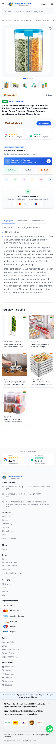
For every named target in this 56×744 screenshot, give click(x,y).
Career (5, 520)
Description (22, 220)
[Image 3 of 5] (29, 78)
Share (50, 95)
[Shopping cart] (51, 4)
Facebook (9, 667)
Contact (5, 527)
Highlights (8, 220)
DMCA (4, 646)
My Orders (6, 584)
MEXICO (25, 711)
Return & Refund (9, 642)
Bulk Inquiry (7, 524)
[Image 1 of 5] (24, 78)
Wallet (4, 595)
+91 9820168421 (9, 562)
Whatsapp (9, 681)
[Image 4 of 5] (30, 78)
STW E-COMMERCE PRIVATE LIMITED (27, 735)
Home (4, 20)
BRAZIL (32, 711)
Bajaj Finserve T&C (10, 657)
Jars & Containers (33, 20)
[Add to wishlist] (50, 28)
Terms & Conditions (24, 741)
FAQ (4, 535)
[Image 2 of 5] (27, 78)
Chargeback (7, 531)
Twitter (8, 670)
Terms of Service (9, 538)
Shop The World (23, 3)
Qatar (31, 714)
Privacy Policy (8, 653)
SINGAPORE (19, 714)
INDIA (6, 711)
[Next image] (50, 50)
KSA (41, 711)
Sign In (43, 4)
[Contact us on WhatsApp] (49, 729)
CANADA (17, 711)
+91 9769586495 (9, 565)
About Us (6, 516)
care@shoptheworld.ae (12, 573)
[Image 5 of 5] (32, 78)
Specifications (38, 220)
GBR (35, 714)
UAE (37, 711)
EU (27, 714)
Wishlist (5, 591)
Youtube (8, 677)
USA (11, 711)
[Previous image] (5, 50)
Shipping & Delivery (10, 649)
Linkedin (8, 685)
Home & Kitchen (16, 20)
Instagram (9, 674)
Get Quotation (44, 123)
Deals (4, 549)
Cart (4, 588)
